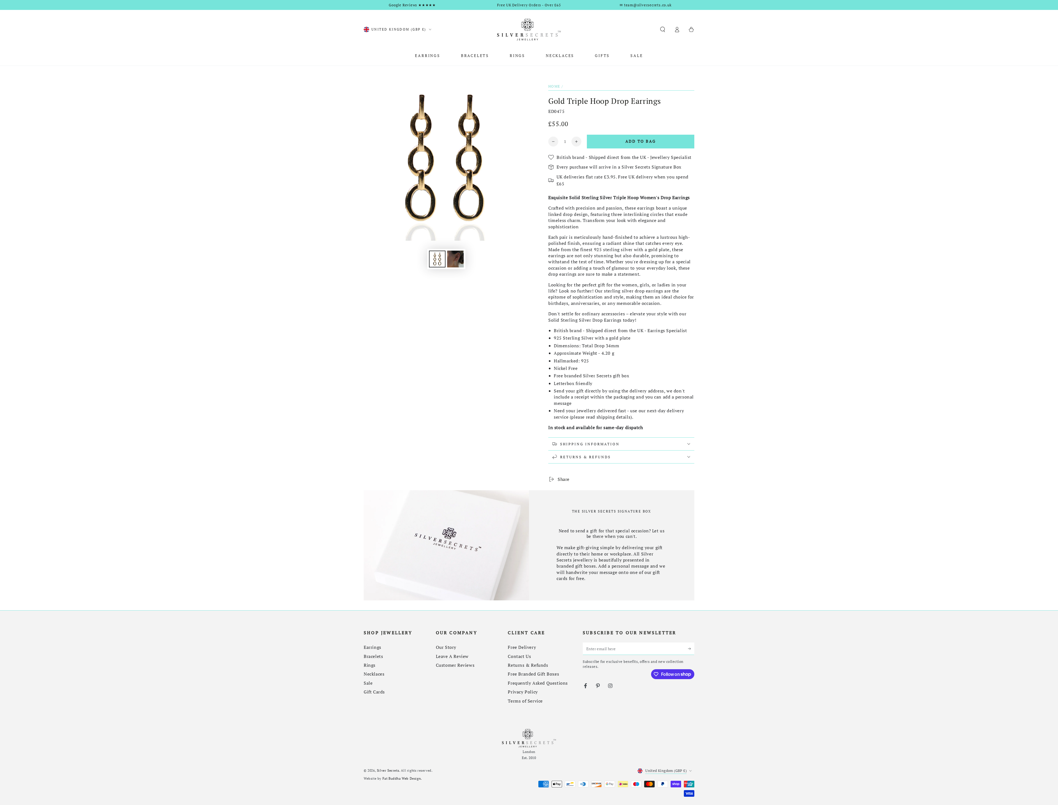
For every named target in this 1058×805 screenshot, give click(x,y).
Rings (370, 665)
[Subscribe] (691, 649)
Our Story (446, 647)
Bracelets (373, 656)
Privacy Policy (523, 692)
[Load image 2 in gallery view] (455, 259)
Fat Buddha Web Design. (402, 778)
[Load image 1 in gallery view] (437, 259)
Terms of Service (525, 701)
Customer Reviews (455, 665)
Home (554, 86)
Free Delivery (522, 647)
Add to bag (640, 141)
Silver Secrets (388, 770)
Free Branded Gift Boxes (533, 674)
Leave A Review (452, 656)
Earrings (372, 647)
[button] (662, 29)
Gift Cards (374, 692)
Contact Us (519, 656)
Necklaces (374, 674)
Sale (368, 683)
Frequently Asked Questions (538, 683)
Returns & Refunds (528, 665)
